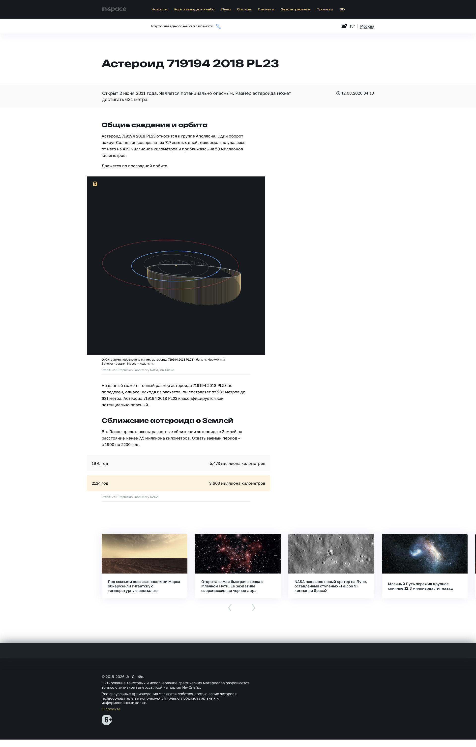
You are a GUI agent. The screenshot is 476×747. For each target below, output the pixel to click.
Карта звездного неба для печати (182, 26)
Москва (367, 26)
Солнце (244, 9)
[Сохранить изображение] (95, 183)
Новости (159, 9)
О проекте (111, 709)
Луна (226, 9)
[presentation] (230, 608)
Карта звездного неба (194, 9)
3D (342, 9)
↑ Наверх (455, 733)
